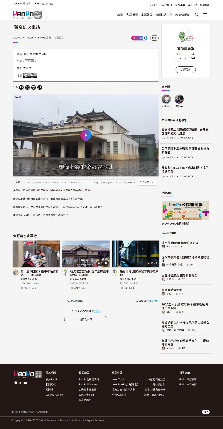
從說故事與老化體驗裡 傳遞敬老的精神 (185, 259)
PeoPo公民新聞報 (89, 379)
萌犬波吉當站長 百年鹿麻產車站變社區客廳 (89, 273)
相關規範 (51, 384)
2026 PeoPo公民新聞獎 (125, 384)
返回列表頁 (86, 319)
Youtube (25, 382)
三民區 (43, 54)
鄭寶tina (179, 106)
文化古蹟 (29, 61)
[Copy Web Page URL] (39, 87)
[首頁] (27, 15)
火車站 (27, 68)
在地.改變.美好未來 (155, 389)
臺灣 (26, 54)
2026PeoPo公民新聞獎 (175, 223)
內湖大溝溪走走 (172, 290)
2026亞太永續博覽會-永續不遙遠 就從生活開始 (185, 306)
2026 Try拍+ (119, 379)
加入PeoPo (166, 4)
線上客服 (204, 4)
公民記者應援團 (87, 389)
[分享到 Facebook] (21, 87)
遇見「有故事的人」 (155, 394)
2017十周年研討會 (154, 384)
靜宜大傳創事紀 (128, 279)
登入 (155, 5)
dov (168, 246)
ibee (168, 293)
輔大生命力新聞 (78, 279)
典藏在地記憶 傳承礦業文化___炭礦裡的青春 (185, 342)
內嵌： (19, 182)
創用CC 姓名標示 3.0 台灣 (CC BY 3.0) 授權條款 (31, 75)
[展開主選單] (205, 15)
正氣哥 (170, 279)
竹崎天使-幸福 (174, 264)
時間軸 (49, 389)
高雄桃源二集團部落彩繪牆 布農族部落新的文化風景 (185, 131)
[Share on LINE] (33, 87)
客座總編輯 (85, 399)
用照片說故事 (119, 394)
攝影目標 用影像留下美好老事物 (139, 273)
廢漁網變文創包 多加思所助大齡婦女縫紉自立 (185, 324)
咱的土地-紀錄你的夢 (123, 389)
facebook (16, 382)
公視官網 (192, 4)
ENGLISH (180, 4)
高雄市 (34, 54)
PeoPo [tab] (74, 301)
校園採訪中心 (163, 14)
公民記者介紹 (86, 394)
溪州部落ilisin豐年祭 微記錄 (180, 243)
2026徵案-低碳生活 (155, 379)
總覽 (120, 14)
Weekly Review (54, 394)
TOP (206, 411)
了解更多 (186, 69)
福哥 (168, 311)
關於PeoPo (52, 379)
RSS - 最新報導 (188, 379)
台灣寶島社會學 (28, 279)
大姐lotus (166, 106)
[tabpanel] (86, 311)
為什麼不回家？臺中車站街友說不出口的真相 (39, 273)
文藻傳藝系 (185, 48)
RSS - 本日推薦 (188, 384)
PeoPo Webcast (88, 384)
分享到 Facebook (154, 98)
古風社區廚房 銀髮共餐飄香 (180, 275)
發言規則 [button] (154, 301)
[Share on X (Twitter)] (27, 87)
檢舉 (154, 38)
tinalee (170, 348)
